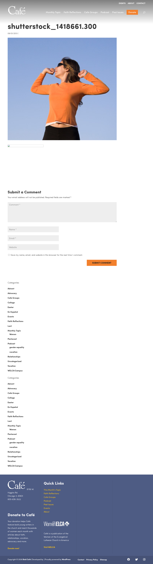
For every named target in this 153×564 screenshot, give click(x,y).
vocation (13, 351)
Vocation (12, 365)
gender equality (16, 347)
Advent (11, 288)
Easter (11, 307)
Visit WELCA (49, 547)
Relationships (14, 356)
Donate (132, 12)
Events (122, 3)
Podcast (105, 12)
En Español (13, 311)
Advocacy (12, 293)
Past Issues (117, 12)
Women (12, 334)
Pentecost (12, 338)
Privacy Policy (92, 559)
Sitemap (103, 559)
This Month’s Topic (52, 489)
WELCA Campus (15, 370)
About (131, 3)
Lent (10, 325)
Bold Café (27, 559)
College (11, 302)
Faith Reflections (72, 12)
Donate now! (13, 548)
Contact (141, 3)
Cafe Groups (91, 12)
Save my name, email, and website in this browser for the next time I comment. (47, 254)
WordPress (66, 559)
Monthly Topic (53, 12)
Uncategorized (14, 361)
